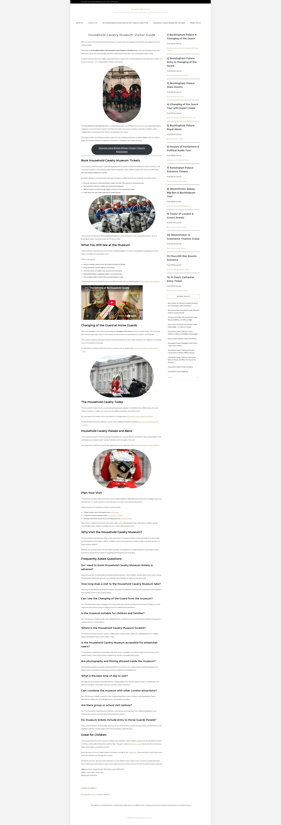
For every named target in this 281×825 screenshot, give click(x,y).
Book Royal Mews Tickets (175, 139)
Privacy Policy (195, 23)
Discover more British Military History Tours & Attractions (100, 1)
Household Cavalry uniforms (150, 281)
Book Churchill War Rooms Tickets (178, 269)
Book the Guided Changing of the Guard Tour (181, 118)
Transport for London (115, 515)
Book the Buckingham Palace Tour (178, 75)
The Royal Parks (126, 518)
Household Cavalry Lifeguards (178, 371)
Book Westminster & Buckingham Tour (179, 206)
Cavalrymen (132, 752)
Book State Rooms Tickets (175, 96)
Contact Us (92, 23)
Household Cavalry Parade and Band (146, 445)
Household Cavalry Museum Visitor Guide (169, 23)
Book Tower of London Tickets (177, 227)
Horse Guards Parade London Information (182, 338)
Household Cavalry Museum (140, 9)
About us (79, 23)
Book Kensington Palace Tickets (177, 181)
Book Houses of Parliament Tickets (178, 160)
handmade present (135, 744)
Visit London (115, 512)
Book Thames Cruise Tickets (176, 248)
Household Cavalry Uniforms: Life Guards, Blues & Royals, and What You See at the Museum (182, 359)
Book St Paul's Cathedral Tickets (177, 290)
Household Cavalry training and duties (140, 416)
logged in (93, 794)
